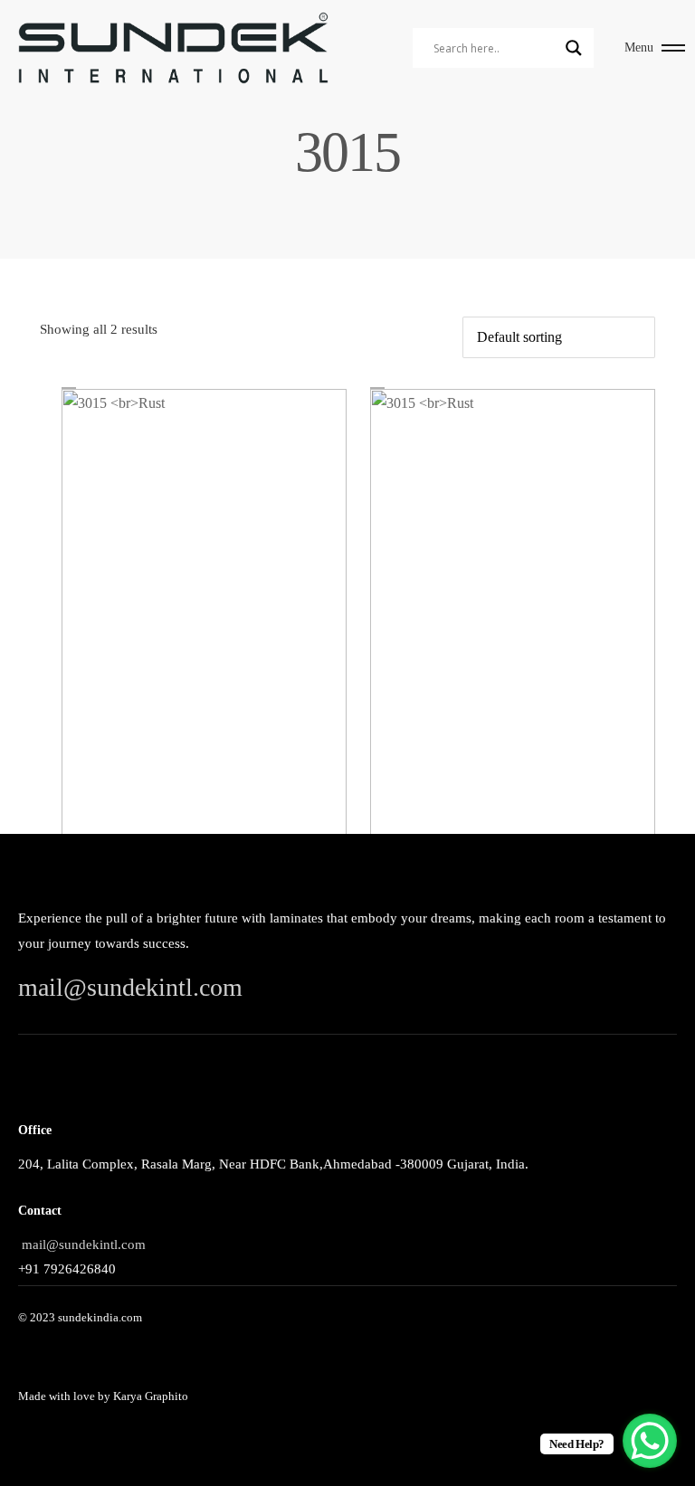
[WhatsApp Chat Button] (650, 1441)
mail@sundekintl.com (130, 987)
